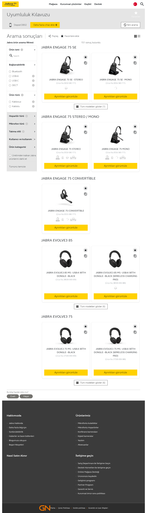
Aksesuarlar (83, 445)
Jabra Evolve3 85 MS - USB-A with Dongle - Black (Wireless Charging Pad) (115, 276)
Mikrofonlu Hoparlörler (88, 427)
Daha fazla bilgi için (17, 427)
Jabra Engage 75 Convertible (66, 210)
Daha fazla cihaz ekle (45, 25)
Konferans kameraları (87, 432)
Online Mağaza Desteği (88, 472)
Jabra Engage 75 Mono (115, 149)
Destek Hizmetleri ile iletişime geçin (94, 467)
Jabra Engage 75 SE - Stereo (66, 79)
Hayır (26, 396)
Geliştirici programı (86, 480)
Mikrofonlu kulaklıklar (87, 423)
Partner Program (85, 485)
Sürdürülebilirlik (16, 432)
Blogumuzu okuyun (17, 440)
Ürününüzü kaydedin (87, 476)
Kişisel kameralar (85, 436)
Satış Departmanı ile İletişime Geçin (94, 463)
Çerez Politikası (64, 508)
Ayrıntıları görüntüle (66, 96)
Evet (12, 396)
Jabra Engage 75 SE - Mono (115, 79)
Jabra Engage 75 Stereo (66, 149)
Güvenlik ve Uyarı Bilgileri (98, 508)
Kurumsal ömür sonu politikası (91, 493)
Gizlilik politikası (79, 508)
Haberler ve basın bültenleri (21, 436)
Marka (52, 508)
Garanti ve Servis (85, 489)
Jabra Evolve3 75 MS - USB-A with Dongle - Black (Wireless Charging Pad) (115, 352)
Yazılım (81, 440)
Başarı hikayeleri (16, 445)
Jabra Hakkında (16, 423)
